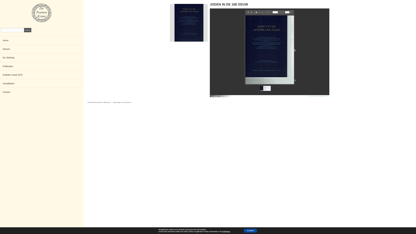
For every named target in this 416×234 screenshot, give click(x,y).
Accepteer (250, 231)
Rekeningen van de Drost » (122, 102)
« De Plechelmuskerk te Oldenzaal (98, 102)
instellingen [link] (226, 232)
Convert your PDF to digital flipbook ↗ (318, 96)
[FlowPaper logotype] (215, 95)
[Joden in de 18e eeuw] (189, 23)
